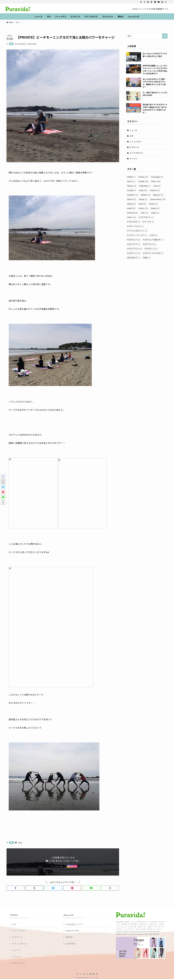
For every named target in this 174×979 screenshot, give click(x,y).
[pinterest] (155, 2)
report (132, 203)
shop (154, 203)
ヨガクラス (134, 244)
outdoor (133, 194)
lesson (132, 185)
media (132, 190)
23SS (131, 177)
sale (143, 203)
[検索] (165, 2)
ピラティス (134, 147)
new (143, 190)
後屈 (147, 257)
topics (155, 208)
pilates (146, 194)
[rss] (162, 2)
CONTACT (71, 943)
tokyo (144, 208)
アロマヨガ (134, 221)
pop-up (158, 194)
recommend (158, 199)
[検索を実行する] (164, 36)
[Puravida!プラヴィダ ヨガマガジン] (18, 9)
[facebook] (141, 2)
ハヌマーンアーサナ (137, 235)
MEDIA (69, 937)
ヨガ (11, 44)
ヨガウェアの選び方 (153, 239)
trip (145, 212)
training (133, 212)
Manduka (145, 185)
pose (20, 842)
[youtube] (158, 2)
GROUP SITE (72, 930)
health (144, 181)
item (156, 181)
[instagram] (148, 2)
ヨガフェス (150, 244)
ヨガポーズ (151, 248)
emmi (131, 181)
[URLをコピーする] (110, 888)
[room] (151, 2)
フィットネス (135, 141)
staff (131, 208)
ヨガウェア (134, 239)
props (143, 199)
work (132, 217)
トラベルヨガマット (137, 230)
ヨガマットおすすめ (153, 253)
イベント (133, 158)
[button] (15, 888)
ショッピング (18, 962)
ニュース (133, 130)
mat (157, 185)
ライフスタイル (136, 152)
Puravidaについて (74, 924)
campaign (157, 177)
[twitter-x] (144, 2)
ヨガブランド (135, 248)
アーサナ (149, 221)
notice (155, 190)
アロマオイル (146, 217)
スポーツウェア (135, 226)
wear (155, 212)
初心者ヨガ (134, 257)
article (144, 177)
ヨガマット (134, 253)
